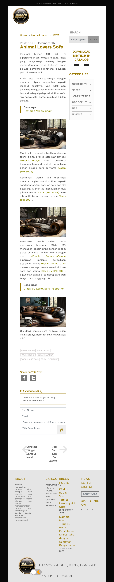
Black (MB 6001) (48, 192)
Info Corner (81, 102)
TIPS (48, 503)
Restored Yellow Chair (38, 111)
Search (93, 40)
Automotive (82, 84)
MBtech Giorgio (30, 161)
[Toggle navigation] (97, 16)
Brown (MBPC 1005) (53, 264)
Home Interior (39, 35)
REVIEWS (51, 506)
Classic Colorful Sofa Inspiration (44, 289)
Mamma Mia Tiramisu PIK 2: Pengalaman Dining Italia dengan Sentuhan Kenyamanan (67, 531)
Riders (82, 90)
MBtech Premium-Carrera (48, 256)
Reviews (82, 114)
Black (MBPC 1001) (53, 271)
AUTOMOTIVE (53, 485)
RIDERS (50, 488)
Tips (82, 108)
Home (23, 35)
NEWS (55, 35)
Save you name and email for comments (44, 422)
